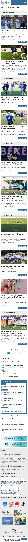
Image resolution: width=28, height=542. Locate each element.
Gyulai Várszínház (11, 490)
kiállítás (7, 476)
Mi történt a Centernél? (6, 432)
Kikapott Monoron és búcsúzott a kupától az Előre (13, 365)
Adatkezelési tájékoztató (8, 536)
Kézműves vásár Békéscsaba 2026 (14, 411)
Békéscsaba (3, 483)
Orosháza (10, 483)
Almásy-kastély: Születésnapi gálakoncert (16, 389)
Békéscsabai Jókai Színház (20, 481)
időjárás (15, 483)
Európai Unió (18, 494)
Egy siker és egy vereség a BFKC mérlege (12, 373)
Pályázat (24, 536)
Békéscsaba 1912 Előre (6, 479)
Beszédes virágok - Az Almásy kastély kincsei (14, 392)
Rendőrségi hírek (12, 492)
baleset (20, 488)
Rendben (24, 539)
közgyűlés (18, 490)
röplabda (15, 479)
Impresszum (9, 535)
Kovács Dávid (12, 39)
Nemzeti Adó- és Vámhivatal (7, 494)
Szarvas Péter (4, 492)
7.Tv (16, 488)
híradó (2, 476)
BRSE (19, 479)
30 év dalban (10, 398)
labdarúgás (12, 476)
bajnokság (3, 490)
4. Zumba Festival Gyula (10, 383)
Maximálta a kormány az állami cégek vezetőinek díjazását (15, 367)
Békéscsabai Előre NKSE (6, 485)
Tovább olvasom (22, 41)
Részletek (18, 540)
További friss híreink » (14, 376)
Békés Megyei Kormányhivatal (7, 488)
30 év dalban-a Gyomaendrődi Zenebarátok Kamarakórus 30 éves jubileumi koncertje (12, 401)
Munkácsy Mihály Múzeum (7, 481)
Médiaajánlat (18, 536)
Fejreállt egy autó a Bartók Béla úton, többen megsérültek (12, 426)
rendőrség (15, 485)
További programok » (14, 415)
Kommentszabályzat (17, 535)
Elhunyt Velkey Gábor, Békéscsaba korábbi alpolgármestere (13, 422)
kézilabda (20, 483)
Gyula (23, 479)
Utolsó (18, 353)
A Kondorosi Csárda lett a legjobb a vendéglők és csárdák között (13, 424)
